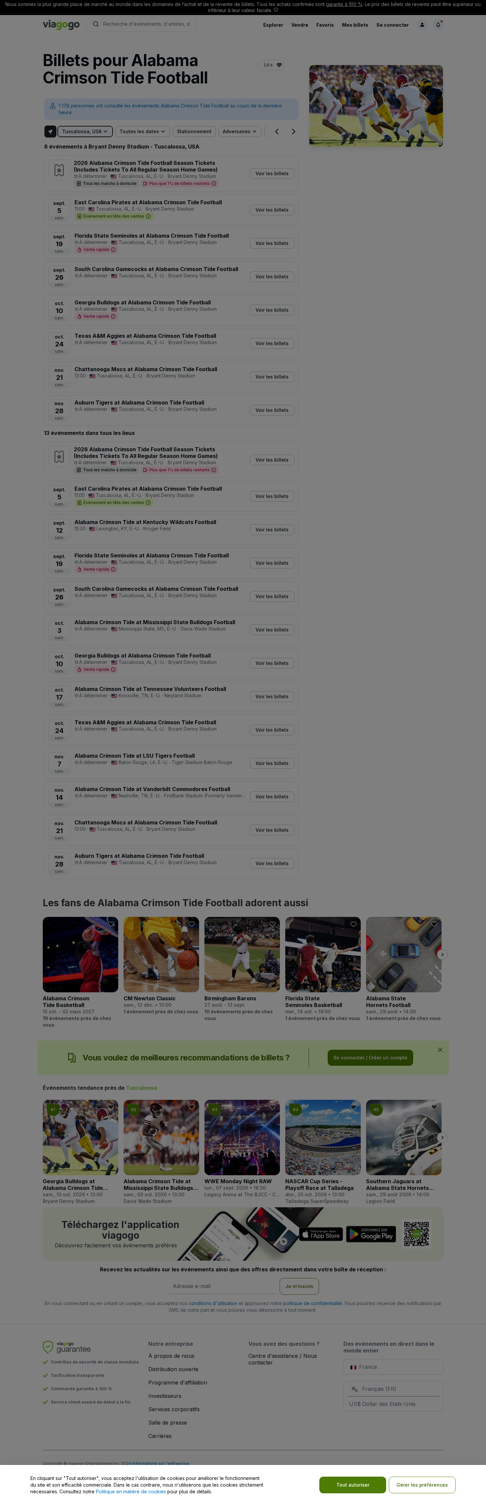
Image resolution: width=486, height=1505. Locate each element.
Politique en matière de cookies (131, 1491)
